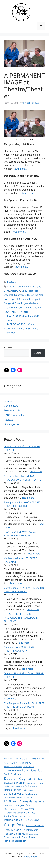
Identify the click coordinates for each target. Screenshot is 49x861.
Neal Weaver (26, 809)
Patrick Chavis (11, 816)
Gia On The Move (29, 786)
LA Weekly (25, 801)
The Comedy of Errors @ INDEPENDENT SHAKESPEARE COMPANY (21, 618)
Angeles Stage (25, 759)
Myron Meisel (10, 809)
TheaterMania (30, 829)
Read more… (20, 168)
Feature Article (12, 410)
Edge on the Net (34, 295)
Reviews (11, 282)
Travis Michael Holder (15, 840)
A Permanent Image (18, 286)
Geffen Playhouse (12, 786)
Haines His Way (13, 789)
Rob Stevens (32, 819)
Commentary (11, 405)
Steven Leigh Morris (35, 825)
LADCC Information (14, 415)
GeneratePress (30, 856)
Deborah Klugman (14, 295)
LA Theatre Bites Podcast (13, 798)
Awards (8, 401)
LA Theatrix (27, 797)
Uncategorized (12, 424)
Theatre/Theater (19, 311)
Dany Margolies (30, 290)
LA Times (22, 299)
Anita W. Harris (38, 759)
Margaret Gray (12, 303)
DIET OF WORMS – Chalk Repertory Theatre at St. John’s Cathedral (21, 328)
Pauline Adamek (13, 819)
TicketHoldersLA (12, 837)
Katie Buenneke (31, 794)
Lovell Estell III (9, 805)
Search (8, 347)
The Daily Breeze (12, 833)
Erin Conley (19, 783)
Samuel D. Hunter (23, 307)
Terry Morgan (12, 829)
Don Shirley (38, 779)
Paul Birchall (25, 816)
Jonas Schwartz (14, 793)
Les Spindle (35, 299)
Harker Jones (28, 790)
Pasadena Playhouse (31, 813)
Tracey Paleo (28, 837)
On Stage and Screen (13, 813)
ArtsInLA (15, 290)
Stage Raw (14, 824)
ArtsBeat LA (10, 763)
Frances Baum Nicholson (35, 783)
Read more (36, 471)
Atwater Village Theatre (13, 767)
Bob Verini (28, 766)
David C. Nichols (12, 774)
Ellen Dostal (8, 783)
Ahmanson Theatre (11, 759)
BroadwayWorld (12, 770)
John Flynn (10, 299)
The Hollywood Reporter (31, 834)
